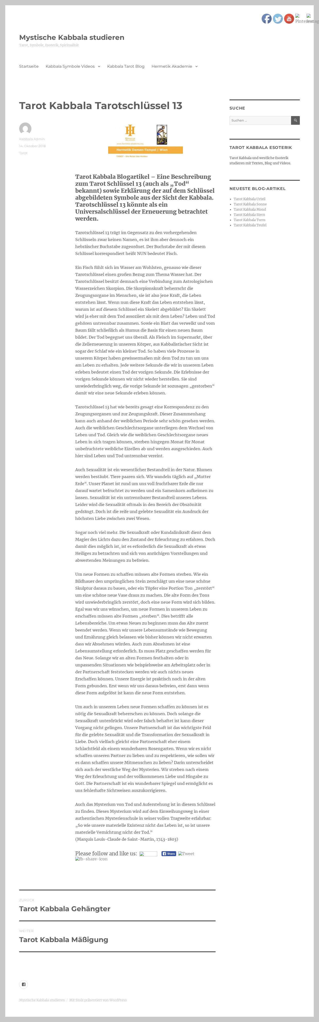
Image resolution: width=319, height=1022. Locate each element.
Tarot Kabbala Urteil (249, 199)
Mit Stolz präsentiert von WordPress (98, 1000)
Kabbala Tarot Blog (126, 66)
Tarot (23, 153)
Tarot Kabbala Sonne (250, 204)
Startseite (29, 66)
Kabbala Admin (32, 139)
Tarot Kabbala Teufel (250, 225)
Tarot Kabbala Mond (250, 209)
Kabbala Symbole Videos (70, 66)
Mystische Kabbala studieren (71, 37)
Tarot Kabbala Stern (249, 215)
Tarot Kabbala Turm (249, 220)
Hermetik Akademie (172, 66)
